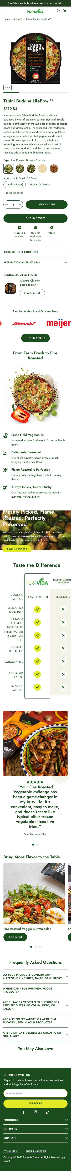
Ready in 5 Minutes (19, 234)
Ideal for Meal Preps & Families (35, 236)
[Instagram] (35, 1112)
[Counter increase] (20, 204)
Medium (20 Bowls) (40, 184)
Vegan (51, 232)
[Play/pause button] (6, 516)
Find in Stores (35, 218)
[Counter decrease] (7, 204)
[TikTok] (47, 1112)
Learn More (32, 293)
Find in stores (35, 338)
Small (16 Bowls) (14, 184)
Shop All (17, 19)
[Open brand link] (18, 323)
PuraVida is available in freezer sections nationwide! (34, 3)
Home (6, 19)
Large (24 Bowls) (14, 192)
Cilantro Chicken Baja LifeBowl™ (30, 283)
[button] (5, 11)
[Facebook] (23, 1112)
